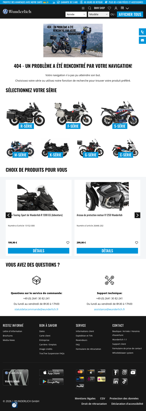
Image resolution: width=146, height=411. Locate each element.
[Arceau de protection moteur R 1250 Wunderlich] (107, 196)
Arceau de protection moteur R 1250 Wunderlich (99, 215)
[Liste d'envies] (109, 8)
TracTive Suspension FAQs (51, 353)
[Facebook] (115, 372)
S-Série (119, 126)
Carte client (44, 335)
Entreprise (44, 340)
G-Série (90, 155)
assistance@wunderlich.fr (109, 309)
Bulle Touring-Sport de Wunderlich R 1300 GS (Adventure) (35, 215)
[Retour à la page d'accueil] (17, 11)
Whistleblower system (122, 352)
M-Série (20, 155)
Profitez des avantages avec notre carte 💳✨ (26, 2)
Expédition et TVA (84, 335)
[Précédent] (8, 215)
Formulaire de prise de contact (127, 348)
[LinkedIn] (115, 381)
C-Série (125, 155)
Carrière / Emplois (48, 344)
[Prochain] (137, 215)
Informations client (85, 331)
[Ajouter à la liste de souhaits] (67, 242)
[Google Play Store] (51, 381)
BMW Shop (99, 8)
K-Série (55, 155)
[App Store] (51, 372)
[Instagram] (124, 372)
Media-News (9, 340)
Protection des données (124, 398)
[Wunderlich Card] (15, 377)
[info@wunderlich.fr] (142, 40)
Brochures (8, 335)
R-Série (26, 126)
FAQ (78, 344)
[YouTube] (133, 372)
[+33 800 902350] (142, 31)
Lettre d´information (12, 331)
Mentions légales (85, 398)
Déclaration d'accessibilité (127, 403)
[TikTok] (124, 381)
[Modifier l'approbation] (14, 405)
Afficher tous (130, 14)
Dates (42, 331)
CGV (102, 398)
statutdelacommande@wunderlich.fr (36, 309)
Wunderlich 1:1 (119, 339)
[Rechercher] (89, 8)
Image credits (45, 349)
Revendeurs (81, 340)
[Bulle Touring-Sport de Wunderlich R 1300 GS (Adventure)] (38, 196)
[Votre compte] (116, 8)
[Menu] (83, 7)
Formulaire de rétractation (88, 349)
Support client (119, 344)
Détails (38, 250)
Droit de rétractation (94, 403)
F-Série (73, 126)
